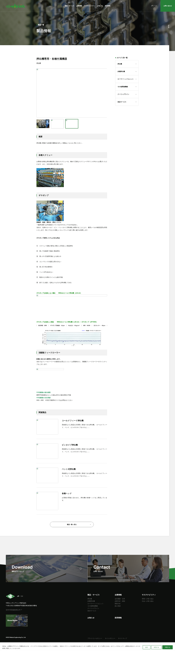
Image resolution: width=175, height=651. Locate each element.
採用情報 (107, 6)
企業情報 (79, 6)
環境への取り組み (148, 599)
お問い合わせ (168, 6)
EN (156, 5)
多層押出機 (121, 71)
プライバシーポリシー (95, 638)
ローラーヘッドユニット (126, 79)
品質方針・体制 (120, 601)
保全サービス (122, 102)
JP (152, 5)
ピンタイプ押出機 (70, 445)
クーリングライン (123, 94)
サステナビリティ (89, 6)
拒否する (156, 647)
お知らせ (100, 6)
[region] (87, 646)
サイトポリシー (110, 638)
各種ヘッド (67, 493)
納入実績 (118, 606)
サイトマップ (122, 638)
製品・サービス (69, 6)
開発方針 (118, 603)
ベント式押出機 (69, 469)
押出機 (38, 63)
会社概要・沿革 (120, 599)
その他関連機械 (123, 86)
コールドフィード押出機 (72, 420)
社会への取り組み (148, 601)
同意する (167, 647)
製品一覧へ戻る (72, 524)
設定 (146, 647)
